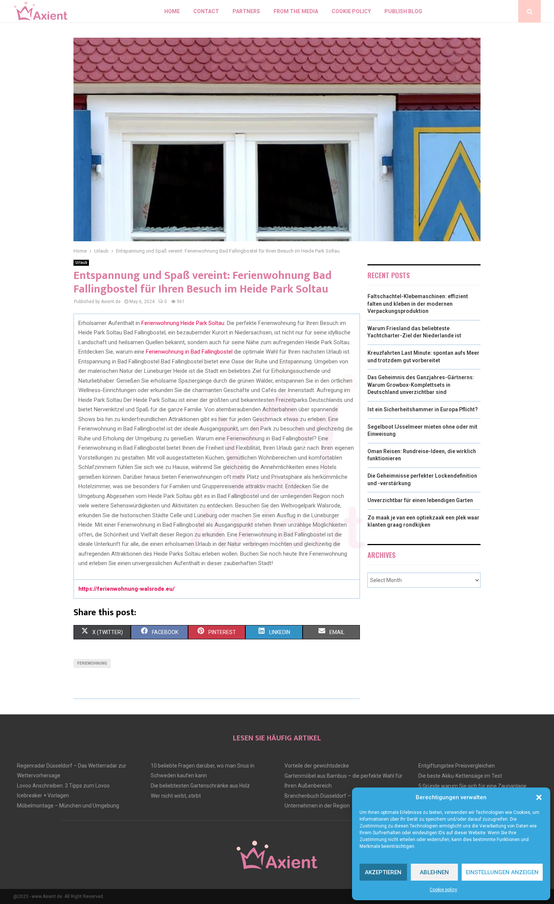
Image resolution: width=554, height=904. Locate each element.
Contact (206, 11)
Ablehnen (434, 872)
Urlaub (81, 262)
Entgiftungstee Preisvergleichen (456, 766)
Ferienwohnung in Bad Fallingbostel (189, 351)
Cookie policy (443, 889)
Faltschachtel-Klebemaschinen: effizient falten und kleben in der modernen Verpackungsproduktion (417, 303)
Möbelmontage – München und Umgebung (68, 806)
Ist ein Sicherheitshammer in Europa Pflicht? (422, 409)
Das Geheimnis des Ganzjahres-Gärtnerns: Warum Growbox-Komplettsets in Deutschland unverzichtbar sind (420, 384)
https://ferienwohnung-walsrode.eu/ (126, 588)
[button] (539, 797)
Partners (246, 11)
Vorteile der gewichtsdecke (317, 766)
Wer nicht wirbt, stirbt (176, 796)
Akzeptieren (383, 872)
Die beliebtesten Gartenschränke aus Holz (200, 786)
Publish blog (403, 11)
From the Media (296, 11)
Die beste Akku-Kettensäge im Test (460, 776)
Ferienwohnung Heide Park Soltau (182, 323)
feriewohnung (92, 663)
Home (172, 11)
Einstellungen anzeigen (502, 872)
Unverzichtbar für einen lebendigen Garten (420, 500)
